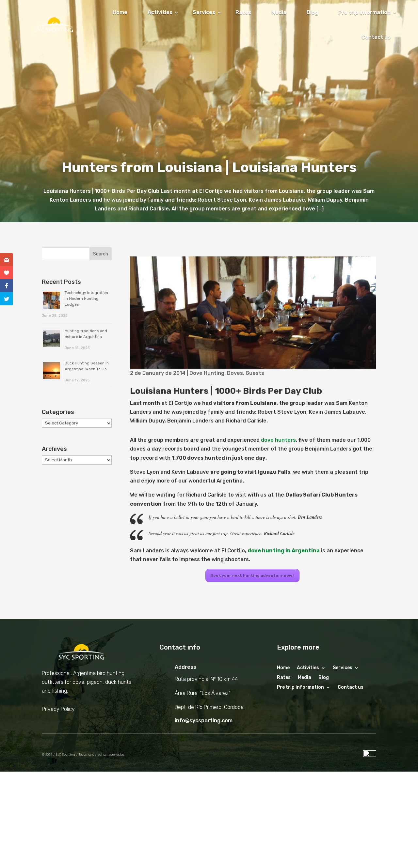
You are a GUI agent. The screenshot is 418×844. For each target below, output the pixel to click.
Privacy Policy (58, 709)
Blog (312, 12)
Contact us (376, 37)
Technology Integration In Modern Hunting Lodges (86, 298)
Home (120, 12)
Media (278, 12)
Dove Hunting (206, 373)
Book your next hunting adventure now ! (252, 575)
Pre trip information (364, 12)
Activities (160, 12)
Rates (243, 12)
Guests (255, 373)
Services (204, 12)
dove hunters (278, 440)
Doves (235, 373)
